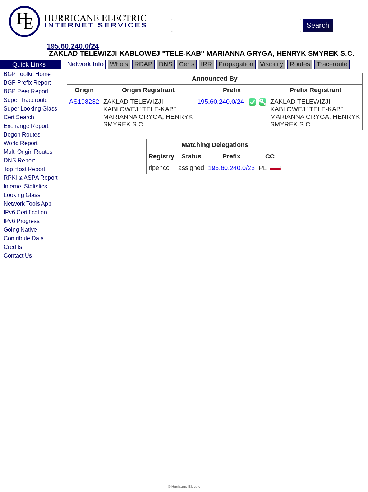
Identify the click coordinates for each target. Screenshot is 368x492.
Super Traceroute (26, 100)
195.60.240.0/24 (73, 46)
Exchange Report (26, 125)
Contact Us (18, 255)
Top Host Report (24, 169)
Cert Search (19, 117)
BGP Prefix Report (27, 82)
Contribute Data (24, 238)
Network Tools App (27, 203)
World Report (20, 143)
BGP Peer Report (26, 91)
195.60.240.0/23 (231, 167)
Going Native (20, 229)
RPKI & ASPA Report (31, 177)
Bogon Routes (22, 134)
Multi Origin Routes (28, 151)
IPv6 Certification (25, 212)
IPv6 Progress (22, 221)
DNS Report (19, 160)
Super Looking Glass (30, 108)
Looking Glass (22, 195)
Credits (13, 246)
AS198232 (84, 101)
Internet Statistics (25, 186)
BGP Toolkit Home (27, 74)
